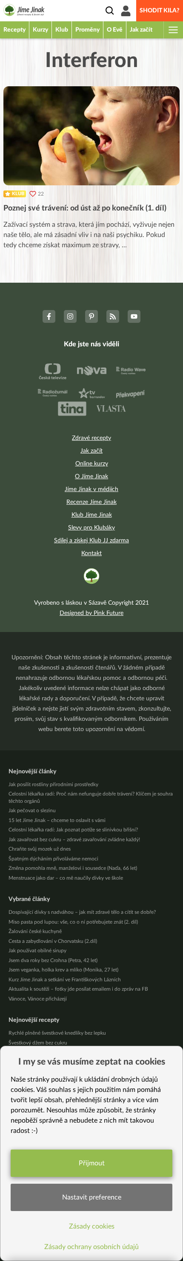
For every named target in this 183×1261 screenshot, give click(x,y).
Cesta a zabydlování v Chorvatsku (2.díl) (53, 941)
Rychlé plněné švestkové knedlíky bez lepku (57, 1033)
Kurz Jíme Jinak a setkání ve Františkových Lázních (65, 979)
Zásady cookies (91, 1226)
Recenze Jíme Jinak (91, 502)
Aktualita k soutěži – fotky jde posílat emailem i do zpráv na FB (78, 989)
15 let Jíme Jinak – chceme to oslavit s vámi (57, 820)
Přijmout (92, 1163)
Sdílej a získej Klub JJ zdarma (91, 541)
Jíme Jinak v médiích (91, 489)
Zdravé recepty (91, 438)
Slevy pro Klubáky (91, 528)
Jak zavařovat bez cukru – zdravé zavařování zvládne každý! (74, 839)
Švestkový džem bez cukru (38, 1042)
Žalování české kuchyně (35, 931)
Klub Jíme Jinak (91, 515)
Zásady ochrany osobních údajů (91, 1246)
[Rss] (112, 316)
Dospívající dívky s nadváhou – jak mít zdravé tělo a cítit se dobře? (82, 912)
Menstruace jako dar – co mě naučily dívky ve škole (66, 878)
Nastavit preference (91, 1197)
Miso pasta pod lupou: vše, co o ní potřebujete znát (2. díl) (73, 922)
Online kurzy (91, 464)
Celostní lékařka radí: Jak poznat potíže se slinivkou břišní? (73, 829)
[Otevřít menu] (172, 29)
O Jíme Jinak (91, 477)
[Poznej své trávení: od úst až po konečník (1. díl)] (91, 135)
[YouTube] (134, 316)
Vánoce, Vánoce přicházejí (38, 998)
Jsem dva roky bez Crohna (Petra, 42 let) (53, 960)
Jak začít (91, 451)
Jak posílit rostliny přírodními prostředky (53, 784)
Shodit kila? (160, 11)
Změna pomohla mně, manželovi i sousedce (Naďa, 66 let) (73, 868)
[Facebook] (49, 316)
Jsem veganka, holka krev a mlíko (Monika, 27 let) (63, 969)
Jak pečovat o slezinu (32, 810)
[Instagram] (70, 316)
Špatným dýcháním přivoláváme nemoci (53, 858)
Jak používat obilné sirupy (37, 950)
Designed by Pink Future (91, 613)
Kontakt (91, 553)
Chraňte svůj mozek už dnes (40, 848)
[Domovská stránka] (24, 11)
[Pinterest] (91, 316)
